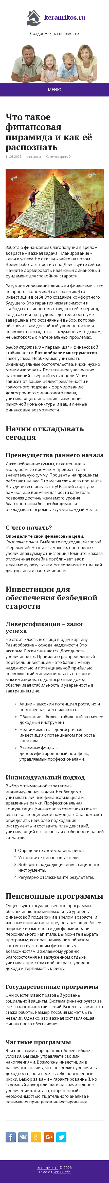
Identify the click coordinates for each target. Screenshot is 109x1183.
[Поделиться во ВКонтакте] (23, 1137)
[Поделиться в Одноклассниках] (36, 1137)
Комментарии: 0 (58, 156)
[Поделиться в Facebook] (11, 1137)
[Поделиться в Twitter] (61, 1137)
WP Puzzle (62, 1171)
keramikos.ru (64, 17)
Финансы (33, 156)
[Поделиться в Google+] (49, 1137)
